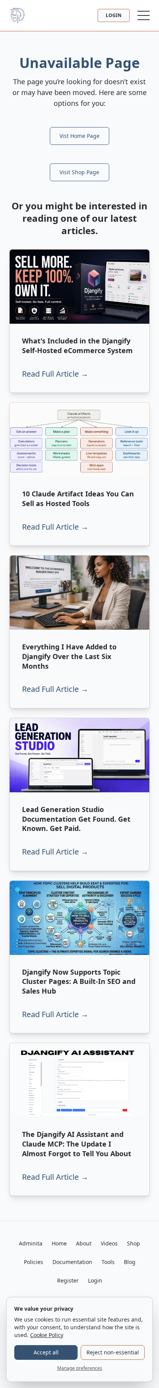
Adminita (30, 1243)
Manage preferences (79, 1368)
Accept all (46, 1352)
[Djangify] (17, 15)
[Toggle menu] (143, 15)
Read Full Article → (55, 374)
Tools (108, 1262)
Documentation (72, 1262)
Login (114, 15)
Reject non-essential (112, 1352)
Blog (129, 1262)
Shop (133, 1243)
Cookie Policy (46, 1335)
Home (59, 1243)
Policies (33, 1262)
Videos (109, 1243)
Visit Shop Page (79, 172)
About (83, 1243)
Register (68, 1280)
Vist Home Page (79, 135)
